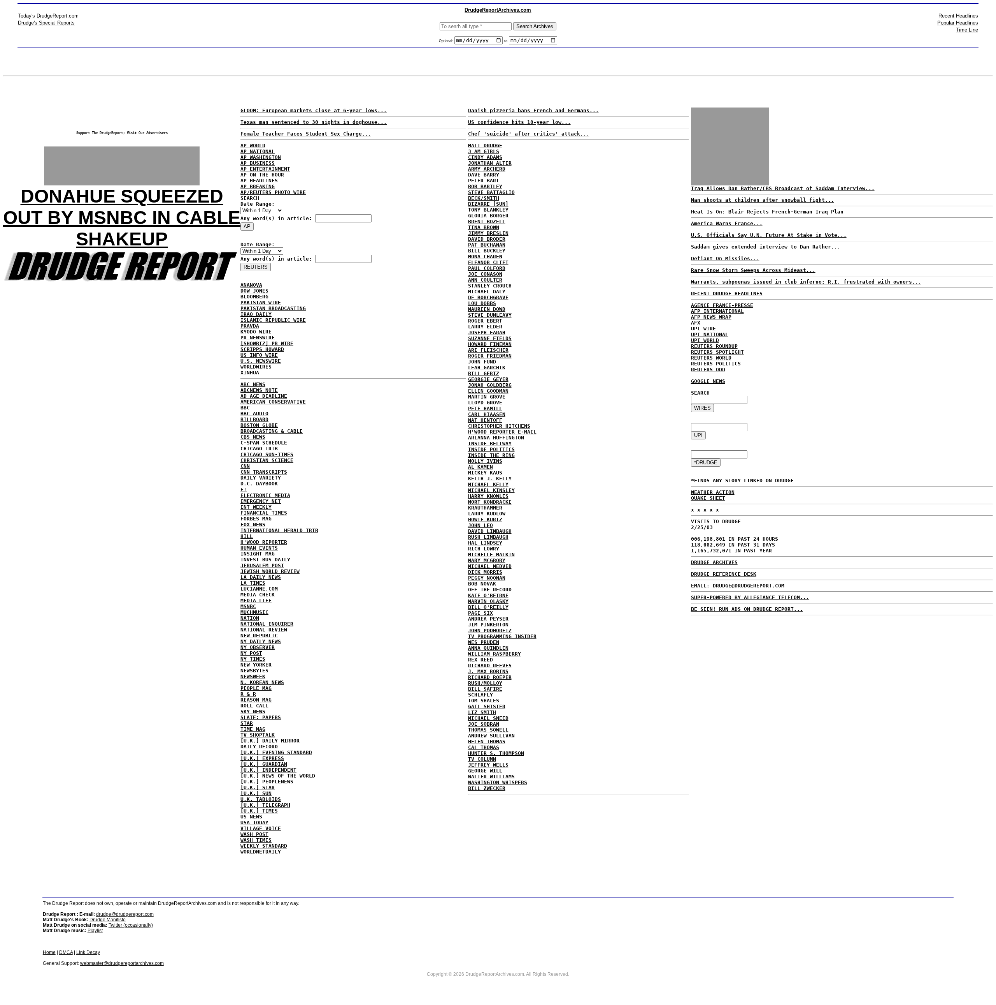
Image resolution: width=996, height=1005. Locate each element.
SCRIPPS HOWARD (262, 349)
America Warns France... (727, 223)
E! (243, 489)
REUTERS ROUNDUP (714, 346)
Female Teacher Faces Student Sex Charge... (305, 134)
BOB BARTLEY (485, 186)
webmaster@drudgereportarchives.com (122, 963)
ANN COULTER (485, 280)
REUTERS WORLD (711, 358)
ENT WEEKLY (256, 507)
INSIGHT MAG (257, 554)
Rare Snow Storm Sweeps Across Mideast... (753, 270)
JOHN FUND (482, 362)
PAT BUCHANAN (486, 245)
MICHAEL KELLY (488, 484)
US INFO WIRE (259, 355)
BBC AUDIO (254, 413)
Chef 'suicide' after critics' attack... (528, 134)
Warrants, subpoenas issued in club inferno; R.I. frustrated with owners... (806, 282)
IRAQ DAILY (256, 314)
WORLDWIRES (256, 367)
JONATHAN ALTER (490, 163)
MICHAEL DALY (486, 291)
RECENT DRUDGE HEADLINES (727, 293)
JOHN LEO (480, 525)
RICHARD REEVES (490, 665)
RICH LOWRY (483, 549)
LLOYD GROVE (485, 403)
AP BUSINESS (257, 163)
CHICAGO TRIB (259, 448)
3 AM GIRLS (483, 151)
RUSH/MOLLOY (485, 683)
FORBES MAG (256, 519)
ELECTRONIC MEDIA (265, 495)
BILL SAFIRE (485, 689)
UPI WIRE (703, 328)
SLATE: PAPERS (260, 717)
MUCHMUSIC (254, 612)
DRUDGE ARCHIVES (714, 562)
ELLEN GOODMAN (488, 391)
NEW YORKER (256, 665)
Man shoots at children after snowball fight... (762, 200)
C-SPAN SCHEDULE (263, 443)
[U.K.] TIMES (259, 811)
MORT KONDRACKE (490, 502)
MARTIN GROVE (486, 397)
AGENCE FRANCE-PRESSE (722, 305)
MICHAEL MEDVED (490, 566)
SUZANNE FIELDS (490, 338)
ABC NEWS (252, 384)
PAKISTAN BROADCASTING (273, 308)
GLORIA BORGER (488, 216)
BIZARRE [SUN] (488, 204)
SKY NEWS (252, 711)
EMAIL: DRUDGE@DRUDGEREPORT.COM (737, 586)
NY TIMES (252, 659)
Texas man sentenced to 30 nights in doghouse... (313, 122)
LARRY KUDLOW (486, 514)
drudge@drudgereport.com (125, 914)
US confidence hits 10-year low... (519, 122)
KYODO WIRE (256, 332)
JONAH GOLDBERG (490, 385)
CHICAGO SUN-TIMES (266, 454)
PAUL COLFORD (486, 268)
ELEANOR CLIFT (488, 262)
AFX (695, 323)
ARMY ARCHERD (486, 169)
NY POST (251, 653)
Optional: (446, 41)
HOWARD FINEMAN (490, 344)
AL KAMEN (480, 467)
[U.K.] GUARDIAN (263, 764)
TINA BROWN (483, 227)
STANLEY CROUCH (490, 286)
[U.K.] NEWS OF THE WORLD (277, 776)
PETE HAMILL (485, 408)
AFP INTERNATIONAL (717, 311)
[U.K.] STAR (257, 787)
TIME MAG (252, 729)
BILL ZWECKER (486, 788)
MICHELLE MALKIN (491, 554)
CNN (245, 466)
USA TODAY (254, 822)
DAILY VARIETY (260, 478)
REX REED (480, 660)
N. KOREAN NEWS (262, 682)
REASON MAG (256, 700)
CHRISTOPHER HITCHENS (499, 426)
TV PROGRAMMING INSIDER (502, 636)
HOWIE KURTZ (485, 519)
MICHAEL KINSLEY (491, 490)
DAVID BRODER (486, 239)
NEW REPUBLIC (259, 635)
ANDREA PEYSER (488, 619)
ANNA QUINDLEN (488, 648)
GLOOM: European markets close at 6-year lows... (313, 110)
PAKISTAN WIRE (260, 302)
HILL (246, 536)
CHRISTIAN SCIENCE (266, 460)
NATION (249, 618)
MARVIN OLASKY (488, 601)
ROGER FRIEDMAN (490, 356)
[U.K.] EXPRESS (262, 758)
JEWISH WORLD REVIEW (270, 571)
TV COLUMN (482, 759)
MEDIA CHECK (257, 595)
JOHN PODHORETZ (490, 630)
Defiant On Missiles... (725, 258)
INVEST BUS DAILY (265, 559)
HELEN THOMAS (486, 741)
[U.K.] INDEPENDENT (268, 770)
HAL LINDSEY (485, 543)
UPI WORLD (705, 340)
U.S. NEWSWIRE (260, 361)
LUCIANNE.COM (259, 589)
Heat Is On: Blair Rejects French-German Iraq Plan (767, 212)
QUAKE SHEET (708, 498)
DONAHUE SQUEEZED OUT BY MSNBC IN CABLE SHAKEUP (121, 217)
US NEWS (251, 817)
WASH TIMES (256, 840)
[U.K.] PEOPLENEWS (266, 782)
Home (49, 952)
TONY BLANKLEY (488, 210)
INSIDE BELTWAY (490, 443)
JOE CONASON (485, 274)
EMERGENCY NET (260, 501)
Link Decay (88, 952)
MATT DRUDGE (485, 145)
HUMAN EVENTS (259, 548)
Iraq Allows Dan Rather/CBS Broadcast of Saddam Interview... (783, 188)
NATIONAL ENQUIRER (266, 624)
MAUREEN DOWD (486, 309)
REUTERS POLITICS (716, 364)
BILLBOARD (254, 419)
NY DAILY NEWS (260, 641)
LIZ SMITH (482, 712)
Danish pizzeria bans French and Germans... (533, 110)
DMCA (66, 952)
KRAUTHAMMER (485, 508)
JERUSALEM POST (262, 565)
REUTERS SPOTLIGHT (717, 352)
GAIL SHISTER (486, 706)
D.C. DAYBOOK (259, 484)
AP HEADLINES (259, 180)
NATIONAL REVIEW (263, 630)
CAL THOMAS (483, 747)
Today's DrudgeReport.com (48, 16)
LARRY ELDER (485, 327)
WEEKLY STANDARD (263, 846)
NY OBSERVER (257, 647)
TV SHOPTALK (257, 735)
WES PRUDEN (483, 642)
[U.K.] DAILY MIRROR (270, 741)
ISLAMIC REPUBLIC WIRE (273, 320)
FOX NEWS (252, 524)
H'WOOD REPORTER (263, 542)
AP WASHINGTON (260, 157)
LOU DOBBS (482, 303)
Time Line (967, 30)
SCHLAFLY (480, 695)
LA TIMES (252, 583)
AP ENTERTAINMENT (265, 169)
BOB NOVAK (482, 584)
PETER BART (483, 180)
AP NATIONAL (257, 151)
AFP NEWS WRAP (711, 317)
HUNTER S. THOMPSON (496, 753)
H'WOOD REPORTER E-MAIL (502, 432)
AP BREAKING (257, 186)
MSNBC (248, 606)
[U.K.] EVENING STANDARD (276, 752)
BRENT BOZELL (486, 221)
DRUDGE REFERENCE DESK (723, 574)
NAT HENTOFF (485, 420)
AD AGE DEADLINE (263, 396)
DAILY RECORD (259, 746)
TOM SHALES (483, 701)
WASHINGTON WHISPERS (497, 782)
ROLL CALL (254, 706)
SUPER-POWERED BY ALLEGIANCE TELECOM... (750, 597)
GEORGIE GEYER (488, 379)
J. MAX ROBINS (488, 671)
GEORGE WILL (485, 771)
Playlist (95, 930)
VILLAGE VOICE (260, 828)
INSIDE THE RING (491, 455)
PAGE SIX (480, 613)
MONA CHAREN (485, 256)
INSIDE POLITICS (491, 449)
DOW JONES (254, 291)
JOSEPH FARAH (486, 332)
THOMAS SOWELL (488, 730)
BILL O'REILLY (488, 607)
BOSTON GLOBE (259, 425)
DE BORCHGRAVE (488, 297)
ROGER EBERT (485, 321)
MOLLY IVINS (485, 461)
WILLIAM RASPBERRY (494, 654)
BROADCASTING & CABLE (271, 431)
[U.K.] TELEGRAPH (265, 805)
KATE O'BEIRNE (488, 595)
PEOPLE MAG (256, 688)
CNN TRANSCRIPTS (263, 472)
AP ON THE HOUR (262, 175)
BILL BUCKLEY (486, 251)
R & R (248, 694)
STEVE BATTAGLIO (491, 192)
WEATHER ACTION (713, 492)
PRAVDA (249, 326)
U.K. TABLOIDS (260, 799)
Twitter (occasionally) (131, 925)
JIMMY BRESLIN (488, 233)
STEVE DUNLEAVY (490, 315)
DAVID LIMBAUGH (490, 531)
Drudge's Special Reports (46, 23)
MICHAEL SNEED (488, 718)
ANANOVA (251, 285)
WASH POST (254, 834)
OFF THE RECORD (490, 589)
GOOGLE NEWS (708, 381)
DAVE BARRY (483, 175)
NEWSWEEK (252, 676)
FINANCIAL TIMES (263, 513)
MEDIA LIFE (256, 600)
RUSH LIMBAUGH (488, 537)
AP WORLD (252, 145)
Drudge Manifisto (107, 919)
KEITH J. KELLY (490, 478)
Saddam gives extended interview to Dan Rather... (765, 247)
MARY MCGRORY (486, 560)
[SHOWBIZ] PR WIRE (266, 343)
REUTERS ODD (708, 369)
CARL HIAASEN (486, 414)
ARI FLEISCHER (488, 350)
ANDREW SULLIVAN (491, 736)
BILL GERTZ (483, 373)
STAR (246, 723)
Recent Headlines (958, 16)
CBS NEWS (252, 437)
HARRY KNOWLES (488, 496)
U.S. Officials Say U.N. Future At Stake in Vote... (769, 235)
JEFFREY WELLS (488, 765)
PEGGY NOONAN (486, 578)
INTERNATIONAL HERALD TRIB (279, 530)
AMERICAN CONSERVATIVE (273, 402)
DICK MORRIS (485, 572)
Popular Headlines (957, 23)
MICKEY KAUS (485, 473)
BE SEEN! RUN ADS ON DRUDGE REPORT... (747, 609)
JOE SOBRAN (483, 724)
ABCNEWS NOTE (259, 390)
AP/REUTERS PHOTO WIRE (273, 192)
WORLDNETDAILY (260, 852)
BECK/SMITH (483, 198)
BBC (245, 408)
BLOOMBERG (254, 297)
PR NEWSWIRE (257, 337)
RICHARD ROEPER (490, 677)
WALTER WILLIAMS (491, 776)
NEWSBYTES (254, 671)
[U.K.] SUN (256, 793)
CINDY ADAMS (485, 157)
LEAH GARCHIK (486, 367)
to (505, 41)
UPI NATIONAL (709, 334)
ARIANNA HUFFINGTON (496, 438)
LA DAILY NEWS (260, 577)
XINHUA (249, 373)
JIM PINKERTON (488, 625)
